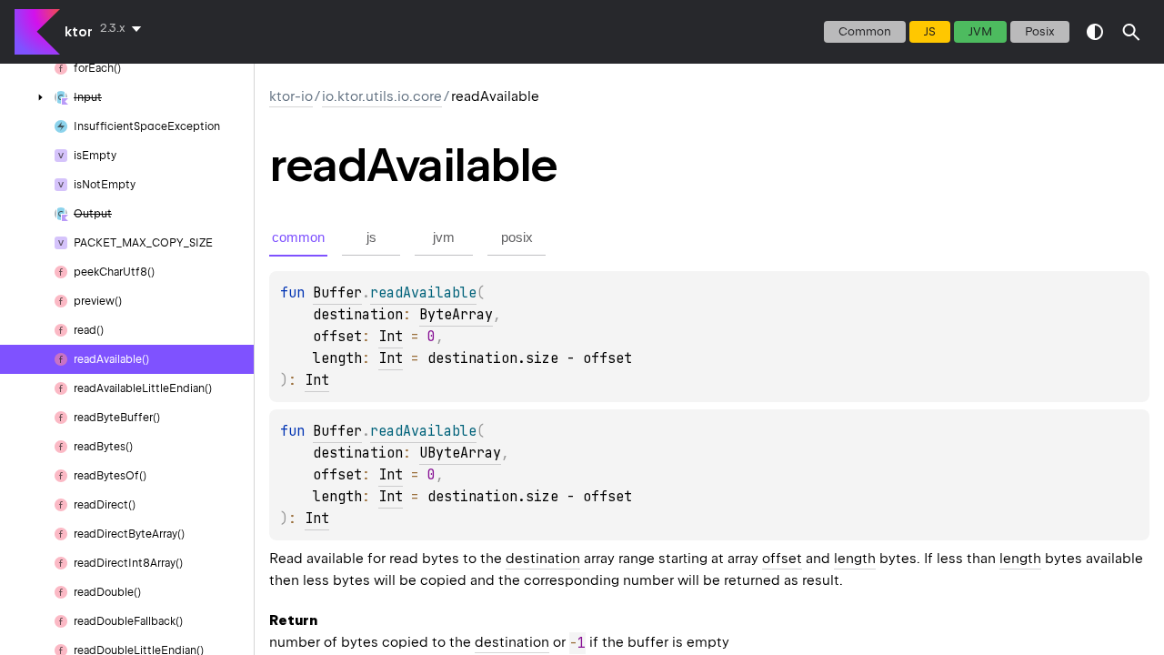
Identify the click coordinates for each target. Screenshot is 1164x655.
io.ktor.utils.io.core (382, 96)
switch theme (1095, 32)
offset (782, 558)
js (930, 31)
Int (390, 337)
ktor (79, 32)
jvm (980, 31)
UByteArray (460, 453)
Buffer (337, 293)
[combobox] (124, 28)
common (864, 31)
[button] (1131, 32)
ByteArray (456, 315)
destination (543, 558)
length (855, 558)
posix (1040, 31)
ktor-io (291, 96)
